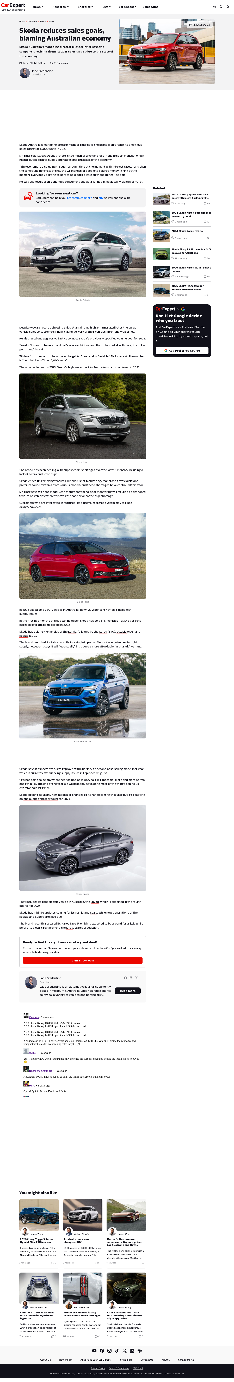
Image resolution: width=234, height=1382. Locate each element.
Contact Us (147, 1359)
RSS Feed (138, 1368)
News (37, 7)
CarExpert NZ (186, 1359)
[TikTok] (117, 1351)
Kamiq (72, 631)
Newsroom (65, 1359)
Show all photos (201, 25)
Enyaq (95, 901)
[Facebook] (102, 1351)
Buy (105, 7)
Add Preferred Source (184, 350)
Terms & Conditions (119, 1368)
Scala (93, 912)
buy (100, 198)
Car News (32, 21)
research (73, 198)
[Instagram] (109, 1351)
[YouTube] (94, 1351)
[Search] (221, 6)
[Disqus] (82, 1054)
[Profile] (227, 6)
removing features (53, 481)
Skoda (43, 21)
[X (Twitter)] (124, 1351)
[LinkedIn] (132, 1351)
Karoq (103, 631)
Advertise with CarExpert (95, 1359)
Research (59, 7)
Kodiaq (23, 635)
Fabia (54, 642)
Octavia (121, 631)
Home (22, 21)
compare (86, 198)
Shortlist (84, 7)
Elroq (69, 927)
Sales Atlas (150, 7)
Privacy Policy (98, 1368)
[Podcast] (140, 1351)
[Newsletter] (214, 6)
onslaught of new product (40, 799)
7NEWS (166, 1359)
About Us (45, 1359)
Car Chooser (127, 7)
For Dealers (126, 1359)
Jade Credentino (42, 71)
